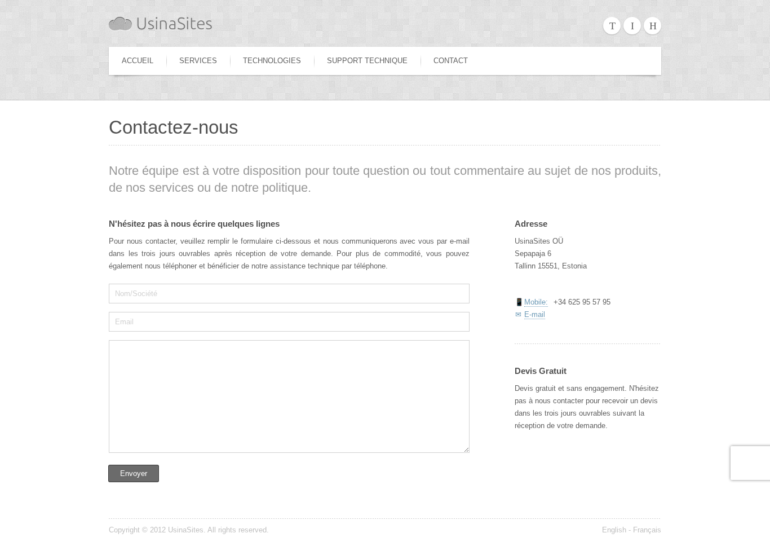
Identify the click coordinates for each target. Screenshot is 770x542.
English (614, 530)
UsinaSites (185, 530)
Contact (450, 60)
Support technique (367, 60)
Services (198, 60)
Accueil (137, 60)
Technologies (272, 60)
